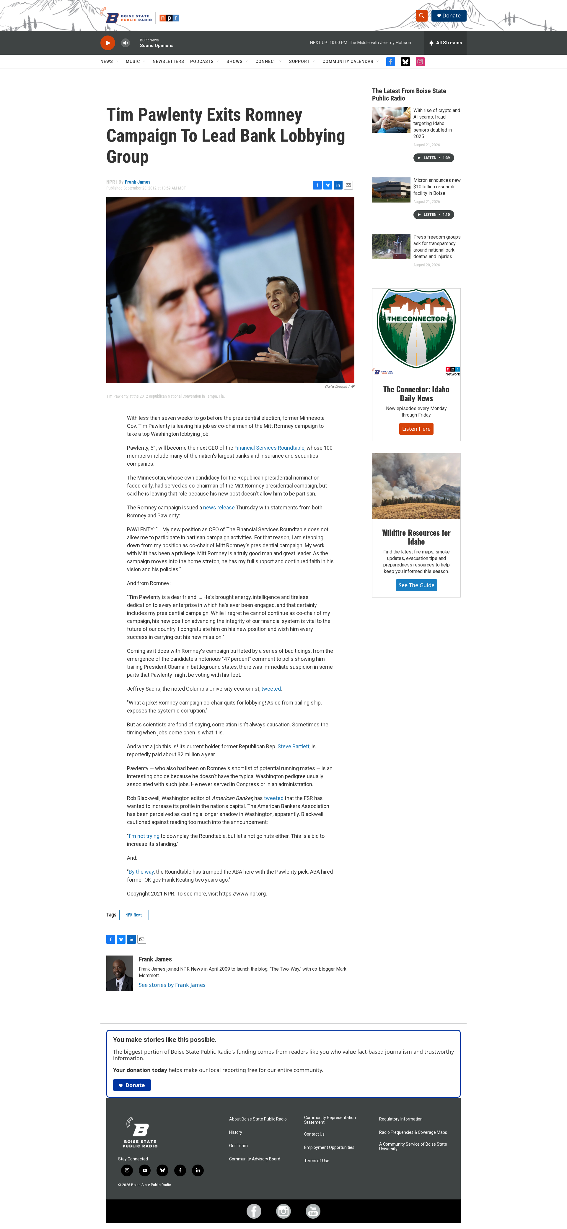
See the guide (416, 585)
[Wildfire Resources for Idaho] (416, 486)
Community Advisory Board (254, 1159)
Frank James (138, 182)
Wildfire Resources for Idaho (416, 537)
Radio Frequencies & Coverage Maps (413, 1132)
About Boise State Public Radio (258, 1119)
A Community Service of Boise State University (413, 1146)
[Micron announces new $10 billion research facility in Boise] (391, 190)
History (235, 1132)
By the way (141, 872)
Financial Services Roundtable (269, 448)
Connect (265, 61)
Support (299, 61)
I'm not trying (144, 836)
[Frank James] (119, 973)
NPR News (134, 914)
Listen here (416, 428)
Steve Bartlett (293, 746)
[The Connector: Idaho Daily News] (416, 332)
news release (219, 507)
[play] (108, 43)
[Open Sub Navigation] (117, 61)
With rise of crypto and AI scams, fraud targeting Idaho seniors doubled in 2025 (436, 123)
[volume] (125, 43)
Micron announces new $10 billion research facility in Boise (437, 186)
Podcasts (202, 61)
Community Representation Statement (330, 1120)
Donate (451, 15)
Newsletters (168, 61)
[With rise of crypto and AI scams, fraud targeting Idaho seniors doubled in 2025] (391, 120)
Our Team (238, 1146)
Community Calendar (348, 61)
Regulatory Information (401, 1119)
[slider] (135, 43)
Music (133, 61)
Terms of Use (316, 1161)
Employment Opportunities (329, 1147)
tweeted (271, 689)
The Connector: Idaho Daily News (416, 393)
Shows (235, 61)
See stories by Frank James (172, 984)
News (106, 61)
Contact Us (314, 1134)
